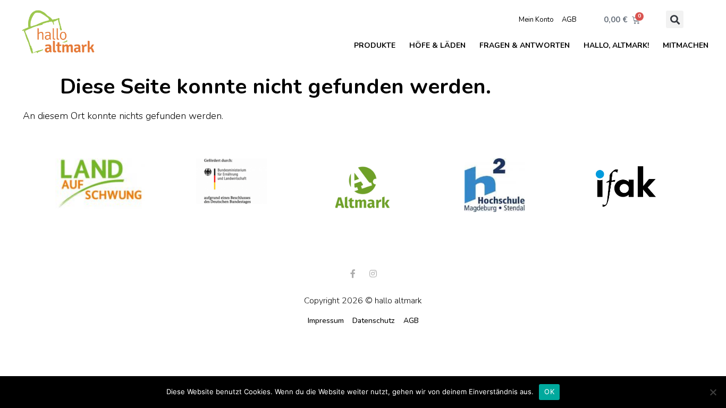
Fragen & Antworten (524, 45)
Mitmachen (685, 45)
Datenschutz (373, 321)
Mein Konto (536, 19)
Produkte (374, 45)
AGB (569, 19)
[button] (674, 19)
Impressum (326, 321)
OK (549, 391)
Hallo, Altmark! (616, 45)
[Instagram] (373, 273)
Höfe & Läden (437, 45)
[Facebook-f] (353, 273)
